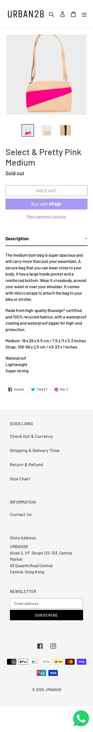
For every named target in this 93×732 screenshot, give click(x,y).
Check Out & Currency (31, 436)
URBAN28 (53, 689)
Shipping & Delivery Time (35, 450)
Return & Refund (26, 464)
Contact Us (21, 514)
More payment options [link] (46, 216)
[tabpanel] (46, 311)
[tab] (46, 239)
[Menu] (84, 14)
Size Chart (20, 478)
